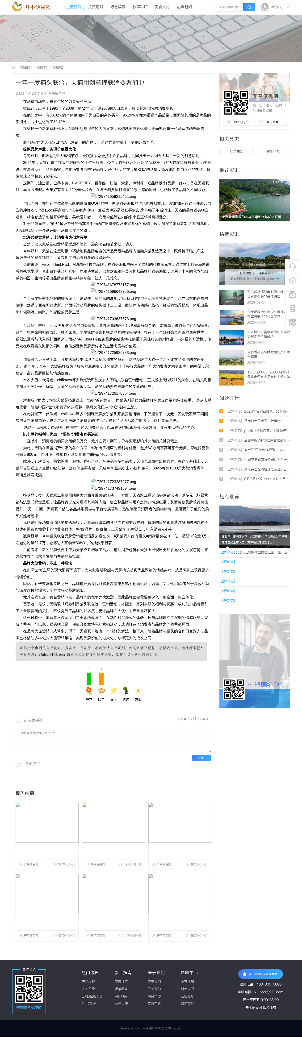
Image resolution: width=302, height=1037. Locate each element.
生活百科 (73, 7)
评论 (201, 758)
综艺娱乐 (118, 7)
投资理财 (95, 7)
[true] (249, 7)
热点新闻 (184, 7)
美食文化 (162, 7)
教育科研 (140, 7)
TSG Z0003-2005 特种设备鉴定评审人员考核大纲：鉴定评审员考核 (268, 377)
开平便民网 (38, 7)
